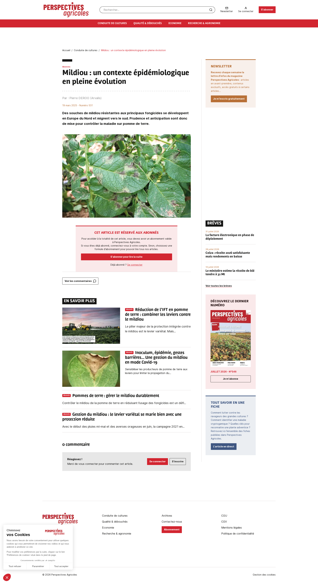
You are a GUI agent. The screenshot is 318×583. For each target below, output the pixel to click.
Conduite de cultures (115, 515)
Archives (167, 515)
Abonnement (172, 529)
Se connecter (134, 264)
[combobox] (157, 9)
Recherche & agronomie (116, 533)
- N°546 (224, 371)
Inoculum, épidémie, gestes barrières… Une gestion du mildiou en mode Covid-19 (156, 358)
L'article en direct (223, 446)
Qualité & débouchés (115, 521)
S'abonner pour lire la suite (126, 256)
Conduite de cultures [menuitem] (112, 23)
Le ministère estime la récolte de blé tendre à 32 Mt (230, 273)
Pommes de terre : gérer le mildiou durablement (115, 396)
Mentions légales (231, 527)
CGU (224, 515)
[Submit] (211, 9)
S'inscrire (178, 461)
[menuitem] (227, 9)
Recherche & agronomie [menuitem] (204, 23)
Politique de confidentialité (237, 533)
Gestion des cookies (264, 575)
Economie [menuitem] (174, 23)
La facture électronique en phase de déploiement (230, 237)
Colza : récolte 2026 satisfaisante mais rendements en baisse (228, 255)
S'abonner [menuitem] (267, 9)
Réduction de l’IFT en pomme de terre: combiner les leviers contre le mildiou (158, 315)
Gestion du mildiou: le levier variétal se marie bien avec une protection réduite (122, 417)
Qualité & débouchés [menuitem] (147, 23)
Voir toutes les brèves (219, 285)
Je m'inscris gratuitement (229, 98)
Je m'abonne (230, 378)
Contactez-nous (172, 521)
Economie (108, 527)
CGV (224, 521)
